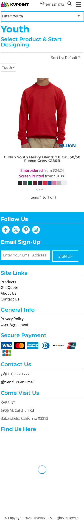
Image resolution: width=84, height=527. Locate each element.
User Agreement (14, 324)
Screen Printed (31, 176)
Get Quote (9, 287)
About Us (8, 293)
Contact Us (10, 299)
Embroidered (31, 170)
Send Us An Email (19, 382)
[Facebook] (6, 230)
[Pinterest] (26, 230)
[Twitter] (16, 230)
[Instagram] (36, 230)
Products (8, 281)
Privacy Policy (12, 318)
